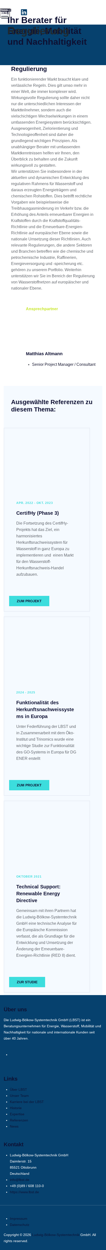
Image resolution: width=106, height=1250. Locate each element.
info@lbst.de (19, 1180)
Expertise (17, 1114)
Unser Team (19, 1096)
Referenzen (19, 1120)
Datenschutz (19, 1225)
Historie (16, 1108)
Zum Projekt (29, 601)
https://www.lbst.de (24, 1192)
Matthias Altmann (44, 353)
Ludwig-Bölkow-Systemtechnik (55, 1235)
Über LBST (18, 1089)
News (14, 1126)
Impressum (18, 1219)
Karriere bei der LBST (27, 1102)
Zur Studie (27, 982)
